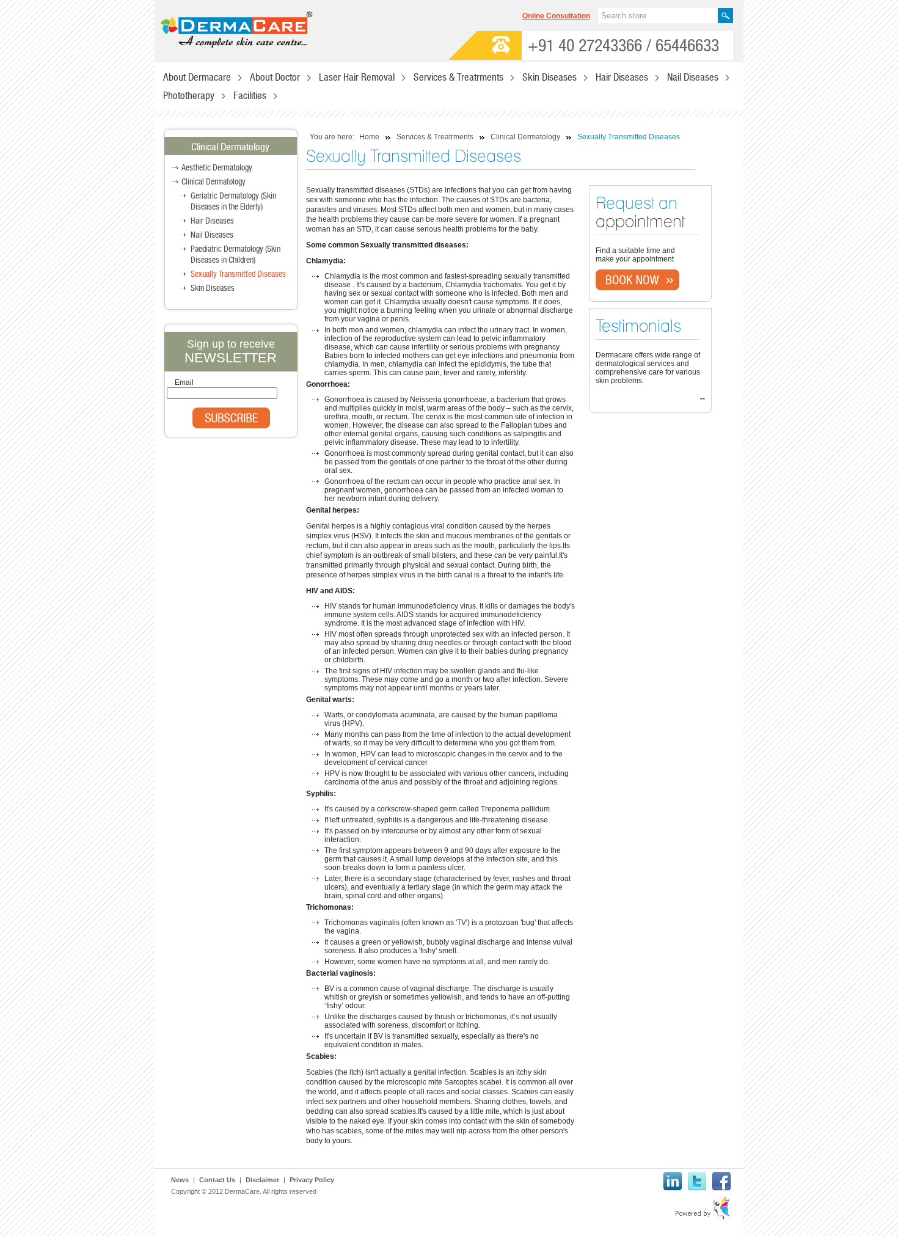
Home (369, 137)
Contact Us (217, 1179)
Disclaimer (262, 1179)
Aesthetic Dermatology (216, 168)
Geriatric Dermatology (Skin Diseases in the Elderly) (233, 201)
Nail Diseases (212, 235)
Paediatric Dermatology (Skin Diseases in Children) (235, 255)
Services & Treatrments (434, 137)
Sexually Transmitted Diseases (238, 274)
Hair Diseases (212, 221)
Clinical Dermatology (213, 182)
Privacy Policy (312, 1179)
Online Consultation (556, 16)
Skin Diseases (213, 288)
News (180, 1179)
